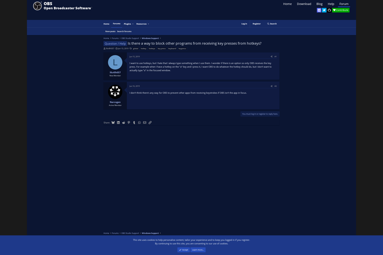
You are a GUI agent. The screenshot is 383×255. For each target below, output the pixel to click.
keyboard (172, 48)
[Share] (271, 56)
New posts (110, 31)
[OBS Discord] (319, 10)
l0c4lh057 (110, 48)
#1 (276, 56)
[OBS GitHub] (329, 10)
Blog (319, 4)
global (135, 48)
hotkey (143, 48)
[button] (133, 24)
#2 (276, 86)
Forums (116, 23)
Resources (141, 23)
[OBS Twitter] (324, 10)
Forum (344, 4)
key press (162, 48)
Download (304, 4)
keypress (182, 48)
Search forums (124, 31)
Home (287, 4)
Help (331, 4)
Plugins (127, 23)
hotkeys (152, 48)
